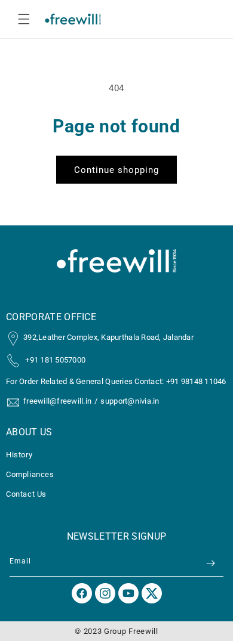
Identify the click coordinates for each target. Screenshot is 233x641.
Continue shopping (116, 170)
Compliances (30, 474)
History (19, 454)
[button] (24, 19)
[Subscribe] (210, 563)
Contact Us (26, 494)
